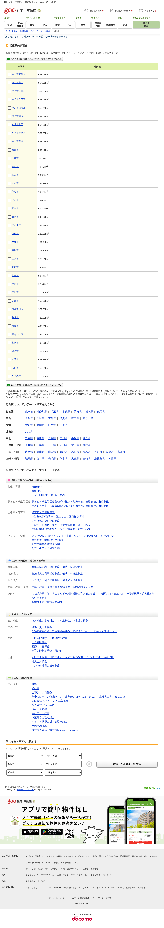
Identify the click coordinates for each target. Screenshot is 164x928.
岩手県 (52, 438)
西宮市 (15, 175)
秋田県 (40, 438)
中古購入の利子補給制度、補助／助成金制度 (57, 580)
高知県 (121, 451)
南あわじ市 (17, 334)
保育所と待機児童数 (43, 512)
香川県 (98, 451)
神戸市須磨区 (18, 107)
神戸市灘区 (17, 82)
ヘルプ (73, 898)
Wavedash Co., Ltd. (25, 790)
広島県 (29, 451)
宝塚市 (15, 250)
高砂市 (15, 267)
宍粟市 (15, 359)
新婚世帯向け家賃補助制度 (47, 602)
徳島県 (86, 451)
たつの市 (16, 376)
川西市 (15, 275)
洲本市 (15, 183)
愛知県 (29, 425)
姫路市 (15, 149)
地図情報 (141, 887)
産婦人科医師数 (40, 646)
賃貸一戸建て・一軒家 (55, 869)
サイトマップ (98, 898)
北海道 (29, 431)
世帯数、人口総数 (42, 692)
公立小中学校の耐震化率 (46, 548)
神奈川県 (42, 411)
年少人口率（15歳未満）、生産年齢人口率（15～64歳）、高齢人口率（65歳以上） (80, 696)
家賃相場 (94, 869)
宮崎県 (86, 458)
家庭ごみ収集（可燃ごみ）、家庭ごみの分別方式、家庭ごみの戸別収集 (73, 657)
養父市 (15, 317)
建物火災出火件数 (42, 627)
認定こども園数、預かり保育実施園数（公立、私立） (62, 525)
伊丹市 (15, 200)
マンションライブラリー (50, 887)
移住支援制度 (39, 597)
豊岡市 (15, 216)
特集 (27, 887)
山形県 (75, 438)
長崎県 (52, 458)
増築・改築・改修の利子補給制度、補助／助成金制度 (62, 587)
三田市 (15, 292)
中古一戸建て (76, 875)
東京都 (29, 411)
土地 (86, 875)
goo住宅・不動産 (10, 856)
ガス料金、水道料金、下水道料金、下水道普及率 (60, 620)
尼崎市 (15, 158)
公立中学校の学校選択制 (46, 544)
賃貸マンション (73, 869)
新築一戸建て (63, 875)
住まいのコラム (109, 887)
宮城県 (63, 438)
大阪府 (29, 418)
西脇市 (15, 242)
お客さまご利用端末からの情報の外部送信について (69, 856)
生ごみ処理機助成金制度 (46, 665)
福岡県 (29, 458)
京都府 (52, 418)
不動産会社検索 (70, 887)
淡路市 (15, 351)
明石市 (15, 166)
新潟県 (52, 445)
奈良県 (75, 418)
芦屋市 (15, 191)
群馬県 (101, 411)
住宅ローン (107, 875)
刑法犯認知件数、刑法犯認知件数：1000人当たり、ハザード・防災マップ (74, 631)
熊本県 (63, 458)
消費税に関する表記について (65, 862)
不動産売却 (30, 881)
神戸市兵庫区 (18, 91)
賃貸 (27, 869)
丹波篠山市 (17, 309)
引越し (34, 887)
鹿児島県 (99, 458)
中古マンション (48, 875)
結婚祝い (37, 486)
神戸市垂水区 (18, 116)
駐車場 (85, 869)
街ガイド (96, 887)
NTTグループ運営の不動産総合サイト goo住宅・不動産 (30, 2)
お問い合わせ (84, 898)
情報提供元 (125, 856)
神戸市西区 (17, 141)
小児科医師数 (39, 642)
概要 (34, 684)
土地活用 (41, 881)
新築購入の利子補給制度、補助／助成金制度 (57, 573)
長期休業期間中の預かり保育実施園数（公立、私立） (62, 529)
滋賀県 (63, 418)
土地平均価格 (39, 725)
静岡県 (40, 425)
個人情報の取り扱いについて (38, 862)
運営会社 (110, 898)
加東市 (15, 368)
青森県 (29, 438)
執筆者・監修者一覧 (126, 887)
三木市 (15, 258)
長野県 (29, 445)
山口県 (52, 451)
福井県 (86, 445)
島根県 (75, 451)
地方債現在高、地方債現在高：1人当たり (55, 730)
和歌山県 (88, 418)
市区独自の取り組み (43, 717)
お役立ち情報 (8, 887)
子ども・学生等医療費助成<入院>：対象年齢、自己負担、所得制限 (70, 505)
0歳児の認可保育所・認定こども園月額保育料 (58, 516)
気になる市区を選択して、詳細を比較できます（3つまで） (36, 59)
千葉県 (66, 411)
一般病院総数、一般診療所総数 (49, 638)
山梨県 (40, 445)
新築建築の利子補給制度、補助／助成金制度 (57, 566)
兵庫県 (40, 418)
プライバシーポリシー (58, 898)
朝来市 (15, 342)
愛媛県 (110, 451)
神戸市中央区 (18, 133)
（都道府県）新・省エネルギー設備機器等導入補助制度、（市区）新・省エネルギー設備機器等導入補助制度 (94, 593)
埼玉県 (54, 411)
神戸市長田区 (18, 99)
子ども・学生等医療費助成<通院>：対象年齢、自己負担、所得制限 (70, 501)
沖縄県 (112, 458)
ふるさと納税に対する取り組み (49, 721)
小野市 (15, 284)
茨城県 (78, 411)
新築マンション (32, 875)
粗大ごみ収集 (39, 661)
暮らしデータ (84, 887)
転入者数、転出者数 (43, 705)
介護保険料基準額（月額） (47, 650)
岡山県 (40, 451)
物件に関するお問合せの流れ (105, 856)
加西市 (15, 300)
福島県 (86, 438)
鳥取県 (63, 451)
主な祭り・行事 (40, 713)
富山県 (75, 445)
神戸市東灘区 (18, 74)
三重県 (63, 425)
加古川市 (16, 225)
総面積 (35, 688)
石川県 (63, 445)
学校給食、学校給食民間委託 (48, 540)
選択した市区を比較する (127, 764)
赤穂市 (15, 233)
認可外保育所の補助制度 (46, 520)
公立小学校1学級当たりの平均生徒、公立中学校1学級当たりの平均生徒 (73, 535)
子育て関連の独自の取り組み (48, 495)
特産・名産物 (39, 709)
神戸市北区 (17, 124)
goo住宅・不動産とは (35, 856)
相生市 (15, 208)
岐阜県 (52, 425)
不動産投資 (95, 875)
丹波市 (15, 325)
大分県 (75, 458)
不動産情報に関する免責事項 (144, 856)
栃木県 (89, 411)
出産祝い (37, 490)
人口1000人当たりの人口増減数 (50, 700)
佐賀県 (40, 458)
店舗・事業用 (37, 869)
